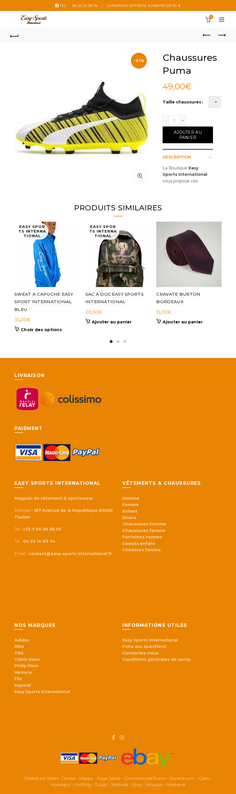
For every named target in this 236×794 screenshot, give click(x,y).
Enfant (129, 511)
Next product (221, 35)
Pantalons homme (142, 537)
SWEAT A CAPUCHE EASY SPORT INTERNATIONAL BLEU (43, 301)
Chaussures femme (143, 530)
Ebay (137, 784)
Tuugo (101, 784)
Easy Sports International (150, 640)
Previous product (207, 35)
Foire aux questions (144, 646)
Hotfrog (83, 784)
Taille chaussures (182, 102)
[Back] (14, 35)
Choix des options (41, 329)
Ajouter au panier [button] (112, 322)
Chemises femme (141, 549)
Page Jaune (109, 778)
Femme (130, 504)
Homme (130, 498)
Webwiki (119, 784)
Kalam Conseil (61, 778)
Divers (129, 517)
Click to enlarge (139, 175)
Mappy (86, 778)
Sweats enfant (138, 543)
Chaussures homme (144, 524)
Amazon (154, 784)
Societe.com (182, 778)
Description (177, 157)
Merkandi (176, 784)
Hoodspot (61, 784)
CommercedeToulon (145, 778)
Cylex (204, 778)
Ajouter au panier (188, 135)
